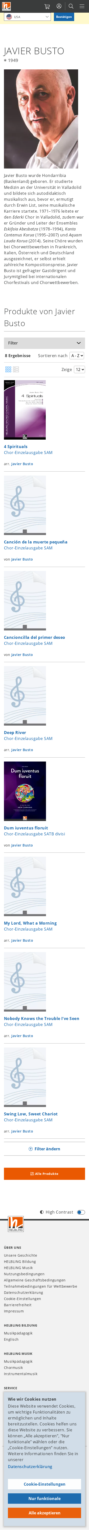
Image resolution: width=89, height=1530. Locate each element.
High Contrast (59, 1212)
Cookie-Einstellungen (45, 1484)
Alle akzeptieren (45, 1513)
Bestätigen (64, 17)
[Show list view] (16, 370)
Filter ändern (47, 1149)
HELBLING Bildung (20, 1261)
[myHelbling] (59, 6)
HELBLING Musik (18, 1267)
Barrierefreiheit (18, 1305)
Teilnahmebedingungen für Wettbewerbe (40, 1286)
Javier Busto (22, 463)
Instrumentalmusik (20, 1373)
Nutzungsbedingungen (24, 1274)
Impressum (14, 1311)
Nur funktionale (44, 1498)
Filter (13, 343)
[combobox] (27, 17)
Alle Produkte (47, 1173)
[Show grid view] (8, 370)
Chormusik (13, 1367)
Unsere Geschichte (20, 1255)
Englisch (11, 1339)
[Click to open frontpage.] (6, 6)
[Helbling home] (16, 1224)
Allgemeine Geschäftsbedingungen (35, 1280)
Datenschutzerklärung (30, 1466)
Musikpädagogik (18, 1333)
